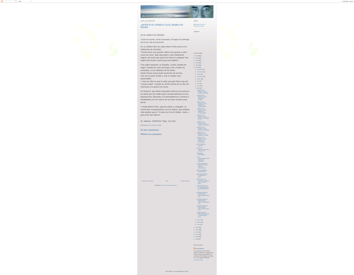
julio (198, 81)
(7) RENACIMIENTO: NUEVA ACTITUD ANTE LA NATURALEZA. (202, 166)
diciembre (200, 69)
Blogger (186, 271)
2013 (197, 229)
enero (198, 224)
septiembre (200, 76)
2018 (197, 60)
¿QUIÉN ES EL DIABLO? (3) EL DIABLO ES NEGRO (203, 129)
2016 (197, 65)
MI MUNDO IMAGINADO (201, 154)
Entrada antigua (185, 181)
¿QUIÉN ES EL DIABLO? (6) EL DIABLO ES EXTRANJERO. (202, 111)
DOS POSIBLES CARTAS (201, 145)
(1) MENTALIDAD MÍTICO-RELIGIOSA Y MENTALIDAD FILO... (203, 215)
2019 (197, 58)
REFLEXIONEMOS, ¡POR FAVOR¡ (202, 171)
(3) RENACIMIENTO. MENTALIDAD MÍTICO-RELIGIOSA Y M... (203, 201)
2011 (197, 234)
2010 (197, 236)
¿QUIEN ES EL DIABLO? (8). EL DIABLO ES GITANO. (202, 97)
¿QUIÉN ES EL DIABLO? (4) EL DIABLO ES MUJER (203, 123)
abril (198, 88)
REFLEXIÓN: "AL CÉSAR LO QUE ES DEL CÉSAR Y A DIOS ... (203, 181)
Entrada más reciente (147, 181)
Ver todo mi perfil (198, 260)
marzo (199, 219)
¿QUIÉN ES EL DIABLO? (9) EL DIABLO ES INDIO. (202, 91)
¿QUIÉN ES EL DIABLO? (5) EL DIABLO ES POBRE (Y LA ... (203, 117)
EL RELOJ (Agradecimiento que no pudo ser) (203, 149)
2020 (197, 55)
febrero (199, 222)
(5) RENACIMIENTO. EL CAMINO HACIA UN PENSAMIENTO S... (203, 188)
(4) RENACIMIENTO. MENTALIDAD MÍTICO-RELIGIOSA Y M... (203, 195)
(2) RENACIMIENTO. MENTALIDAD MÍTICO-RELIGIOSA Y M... (203, 208)
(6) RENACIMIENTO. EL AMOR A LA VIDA (202, 175)
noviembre (200, 72)
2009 (197, 239)
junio (198, 83)
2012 (197, 232)
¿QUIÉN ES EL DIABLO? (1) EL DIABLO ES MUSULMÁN (202, 140)
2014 (197, 227)
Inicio (167, 181)
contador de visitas (199, 26)
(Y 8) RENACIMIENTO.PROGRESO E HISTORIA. (203, 159)
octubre (199, 74)
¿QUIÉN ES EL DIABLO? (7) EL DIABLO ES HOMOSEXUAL (202, 104)
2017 (197, 62)
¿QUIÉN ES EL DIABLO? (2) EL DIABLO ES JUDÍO (202, 134)
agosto (199, 79)
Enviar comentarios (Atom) (169, 185)
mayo (198, 86)
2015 (197, 67)
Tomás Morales (199, 248)
